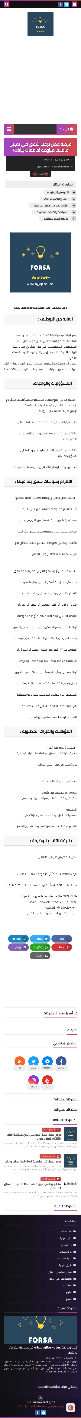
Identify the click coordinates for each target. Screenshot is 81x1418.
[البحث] (6, 4)
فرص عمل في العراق (60, 1272)
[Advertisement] (40, 79)
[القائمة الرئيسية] (9, 129)
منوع (69, 1292)
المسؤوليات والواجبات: (56, 199)
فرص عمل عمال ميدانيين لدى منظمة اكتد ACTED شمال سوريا (34, 1136)
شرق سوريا (65, 1265)
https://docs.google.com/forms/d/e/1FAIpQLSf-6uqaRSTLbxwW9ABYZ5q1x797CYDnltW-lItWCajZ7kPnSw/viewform (49, 902)
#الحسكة (66, 1231)
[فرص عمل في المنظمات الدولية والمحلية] (40, 24)
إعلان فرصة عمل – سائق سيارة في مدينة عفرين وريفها (43, 1349)
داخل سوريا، (65, 1251)
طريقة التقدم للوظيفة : (56, 218)
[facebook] (60, 4)
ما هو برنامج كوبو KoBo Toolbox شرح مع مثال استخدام (32, 1186)
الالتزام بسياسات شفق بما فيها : (51, 205)
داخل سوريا (42, 166)
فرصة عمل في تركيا (60, 1278)
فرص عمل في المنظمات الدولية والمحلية (41, 1406)
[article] (40, 977)
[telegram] (66, 4)
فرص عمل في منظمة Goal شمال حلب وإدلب (33, 1161)
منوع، (69, 1299)
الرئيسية (64, 129)
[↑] (40, 1398)
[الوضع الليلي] (70, 1407)
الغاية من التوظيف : (58, 192)
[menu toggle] (74, 4)
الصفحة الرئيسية (61, 166)
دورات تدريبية (64, 1258)
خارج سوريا (66, 1238)
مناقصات (67, 1285)
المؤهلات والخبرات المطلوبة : (52, 212)
